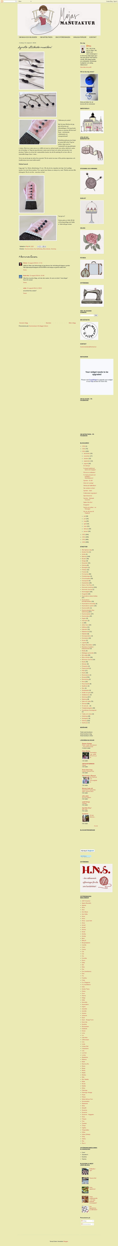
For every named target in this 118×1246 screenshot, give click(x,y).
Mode (83, 661)
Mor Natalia (85, 1079)
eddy (24, 288)
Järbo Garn (85, 625)
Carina (84, 949)
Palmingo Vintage (87, 1092)
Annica (84, 929)
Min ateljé (84, 655)
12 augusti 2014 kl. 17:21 (35, 263)
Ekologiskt (85, 567)
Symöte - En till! (88, 480)
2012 (84, 537)
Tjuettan (84, 1123)
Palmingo (84, 1090)
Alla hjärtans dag (87, 550)
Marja (83, 1068)
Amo (83, 909)
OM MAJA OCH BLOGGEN (28, 37)
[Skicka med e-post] (38, 246)
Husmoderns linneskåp (88, 603)
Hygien (84, 618)
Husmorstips (85, 616)
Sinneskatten (85, 1101)
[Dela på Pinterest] (45, 246)
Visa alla (96, 825)
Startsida (48, 323)
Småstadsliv (85, 690)
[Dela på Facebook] (43, 246)
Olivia (83, 1088)
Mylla (83, 1081)
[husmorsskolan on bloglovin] (87, 851)
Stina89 (84, 1108)
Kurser (84, 640)
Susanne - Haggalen (88, 1114)
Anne (83, 923)
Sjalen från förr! (87, 502)
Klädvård (84, 634)
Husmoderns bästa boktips (89, 596)
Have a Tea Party (87, 585)
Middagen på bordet (88, 653)
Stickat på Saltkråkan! (89, 485)
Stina (83, 1105)
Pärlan (84, 1097)
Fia (83, 975)
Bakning (84, 556)
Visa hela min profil (85, 67)
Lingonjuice (85, 1048)
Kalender (84, 629)
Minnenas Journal (87, 659)
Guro (83, 993)
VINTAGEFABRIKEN (88, 763)
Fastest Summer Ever (88, 771)
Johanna (84, 1015)
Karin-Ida (26, 275)
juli (85, 516)
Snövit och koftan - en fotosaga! (89, 508)
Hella (83, 1000)
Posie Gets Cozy (87, 769)
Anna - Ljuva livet (87, 920)
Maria (83, 1066)
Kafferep (84, 627)
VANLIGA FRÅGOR (79, 37)
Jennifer (84, 1011)
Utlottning (84, 716)
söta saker (85, 796)
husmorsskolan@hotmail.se (88, 347)
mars (85, 526)
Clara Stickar (86, 751)
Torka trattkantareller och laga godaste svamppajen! (93, 1200)
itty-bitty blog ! (87, 808)
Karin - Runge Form (87, 1020)
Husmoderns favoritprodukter (86, 600)
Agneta (84, 905)
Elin (83, 964)
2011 (83, 539)
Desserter (85, 563)
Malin (83, 1061)
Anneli (83, 925)
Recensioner (85, 675)
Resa (83, 681)
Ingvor (84, 1006)
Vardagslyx (85, 718)
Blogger (66, 1241)
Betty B (84, 940)
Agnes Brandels (86, 903)
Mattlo (83, 1072)
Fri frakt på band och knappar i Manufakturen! (89, 476)
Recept (84, 677)
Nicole (83, 1083)
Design (84, 561)
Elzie (83, 967)
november (87, 456)
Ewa (83, 973)
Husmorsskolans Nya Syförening (33, 249)
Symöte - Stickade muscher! (88, 499)
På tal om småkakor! (89, 472)
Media (83, 650)
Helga (83, 998)
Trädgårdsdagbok (87, 708)
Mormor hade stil (87, 788)
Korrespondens (86, 636)
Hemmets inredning (87, 587)
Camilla (84, 945)
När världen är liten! (89, 488)
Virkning (84, 720)
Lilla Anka (84, 1037)
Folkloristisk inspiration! (90, 493)
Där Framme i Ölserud (89, 775)
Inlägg (84, 1221)
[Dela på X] (42, 246)
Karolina (84, 1024)
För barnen (85, 574)
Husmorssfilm (86, 608)
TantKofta (85, 814)
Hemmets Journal (87, 589)
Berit (83, 938)
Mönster (84, 664)
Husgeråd (85, 594)
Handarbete (85, 583)
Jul (83, 623)
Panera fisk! (92, 1178)
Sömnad (84, 703)
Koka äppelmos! (92, 1188)
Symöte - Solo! (87, 490)
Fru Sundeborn (86, 984)
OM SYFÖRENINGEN (62, 37)
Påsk (83, 670)
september (87, 461)
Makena (84, 1059)
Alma (83, 907)
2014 (84, 451)
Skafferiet (84, 686)
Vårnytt (84, 765)
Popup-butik (85, 668)
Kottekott (84, 1028)
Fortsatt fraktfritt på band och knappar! (89, 469)
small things (86, 802)
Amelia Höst (85, 552)
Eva (83, 969)
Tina (83, 1121)
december (87, 453)
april (85, 523)
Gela (83, 987)
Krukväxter (85, 638)
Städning (84, 699)
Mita (83, 1077)
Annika (84, 934)
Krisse (83, 1031)
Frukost (84, 572)
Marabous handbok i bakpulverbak (88, 647)
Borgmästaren (86, 942)
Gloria (25, 263)
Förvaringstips (86, 578)
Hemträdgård (86, 591)
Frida (83, 980)
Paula (83, 1094)
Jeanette (84, 1009)
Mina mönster (46, 249)
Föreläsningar (86, 576)
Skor (83, 688)
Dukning (84, 565)
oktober (86, 458)
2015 (84, 448)
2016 (84, 446)
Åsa (83, 1141)
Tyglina (84, 1127)
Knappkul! (86, 505)
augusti (86, 463)
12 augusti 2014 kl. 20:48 (37, 275)
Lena (83, 1033)
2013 (84, 534)
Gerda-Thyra (85, 989)
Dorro (83, 960)
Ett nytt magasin (86, 797)
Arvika (83, 554)
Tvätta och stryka (87, 714)
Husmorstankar (86, 614)
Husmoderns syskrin (88, 605)
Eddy (83, 962)
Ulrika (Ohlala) (86, 1134)
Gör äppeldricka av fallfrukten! (93, 1208)
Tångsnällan (85, 1130)
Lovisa (84, 1055)
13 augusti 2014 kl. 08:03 (34, 288)
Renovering (85, 679)
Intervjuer (84, 620)
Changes (84, 803)
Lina (83, 1042)
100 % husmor (86, 901)
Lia (83, 1035)
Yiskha (84, 1138)
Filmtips (84, 569)
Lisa (83, 1050)
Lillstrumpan (85, 1039)
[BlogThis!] (40, 246)
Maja (89, 46)
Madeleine (85, 1057)
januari (86, 531)
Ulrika (83, 1132)
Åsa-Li (84, 1143)
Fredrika (84, 978)
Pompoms (85, 666)
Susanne (84, 1110)
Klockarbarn (85, 1026)
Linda (83, 1044)
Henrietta (84, 1002)
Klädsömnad (85, 631)
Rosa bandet (85, 683)
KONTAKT (92, 37)
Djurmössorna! (87, 495)
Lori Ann (84, 1053)
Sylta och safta (86, 701)
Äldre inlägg (72, 323)
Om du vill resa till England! (88, 512)
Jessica (84, 1013)
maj (85, 521)
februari (86, 528)
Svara (25, 270)
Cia (83, 956)
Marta (83, 1070)
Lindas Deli (85, 1046)
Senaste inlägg (23, 323)
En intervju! (86, 465)
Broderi (84, 558)
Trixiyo (84, 1125)
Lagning (84, 642)
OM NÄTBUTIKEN (46, 37)
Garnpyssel (85, 580)
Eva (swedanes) (86, 971)
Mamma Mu (85, 1064)
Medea (84, 1075)
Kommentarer (86, 1224)
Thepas (84, 1119)
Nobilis (84, 1086)
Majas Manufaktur (87, 645)
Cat (83, 951)
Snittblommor (86, 695)
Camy (83, 947)
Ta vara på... (85, 706)
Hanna (84, 995)
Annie (83, 931)
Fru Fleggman (86, 982)
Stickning (53, 249)
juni (85, 518)
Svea (83, 1116)
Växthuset (85, 722)
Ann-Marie (85, 912)
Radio (83, 672)
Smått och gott (86, 692)
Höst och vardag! (88, 483)
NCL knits (84, 809)
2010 (84, 542)
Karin (83, 1017)
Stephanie (85, 1103)
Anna (83, 916)
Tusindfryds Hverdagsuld (89, 710)
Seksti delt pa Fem (87, 1099)
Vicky (83, 1136)
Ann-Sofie (85, 914)
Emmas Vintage (87, 743)
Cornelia (84, 958)
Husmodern (85, 1004)
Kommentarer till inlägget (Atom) (38, 326)
